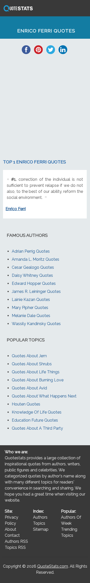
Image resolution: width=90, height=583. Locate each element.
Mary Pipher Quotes (30, 307)
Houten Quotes (26, 404)
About (10, 529)
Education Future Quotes (35, 420)
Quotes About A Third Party (37, 428)
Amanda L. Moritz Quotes (35, 259)
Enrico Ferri (16, 208)
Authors (40, 517)
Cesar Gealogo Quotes (33, 267)
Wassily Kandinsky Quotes (36, 323)
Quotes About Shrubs (32, 364)
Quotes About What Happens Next (44, 396)
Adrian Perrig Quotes (31, 251)
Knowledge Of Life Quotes (37, 412)
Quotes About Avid (29, 388)
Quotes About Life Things (36, 372)
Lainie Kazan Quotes (31, 299)
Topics (39, 523)
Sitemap (40, 529)
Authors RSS (16, 541)
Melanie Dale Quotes (31, 315)
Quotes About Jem (29, 355)
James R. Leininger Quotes (36, 291)
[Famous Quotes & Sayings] (17, 11)
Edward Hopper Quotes (34, 283)
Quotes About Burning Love (38, 380)
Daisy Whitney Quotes (32, 275)
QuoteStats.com (52, 566)
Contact (12, 535)
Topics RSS (15, 547)
